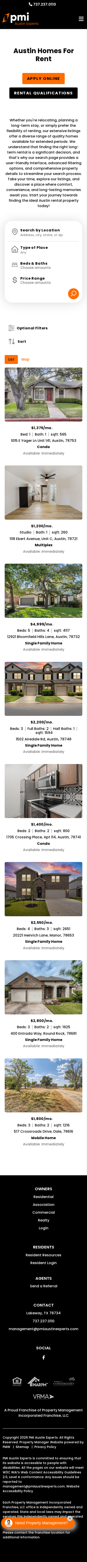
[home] (20, 19)
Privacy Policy (45, 1447)
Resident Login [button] (43, 1262)
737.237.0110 (44, 4)
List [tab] (11, 359)
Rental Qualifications (43, 93)
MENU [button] (81, 19)
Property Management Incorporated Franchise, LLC (51, 1413)
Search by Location (40, 230)
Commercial (43, 1212)
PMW (6, 1447)
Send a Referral (43, 1286)
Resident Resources (43, 1255)
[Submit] (73, 293)
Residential (43, 1196)
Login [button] (43, 1228)
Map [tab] (25, 359)
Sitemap (22, 1447)
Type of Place (34, 247)
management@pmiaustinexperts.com (43, 1328)
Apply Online (43, 78)
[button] (44, 1357)
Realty (43, 1220)
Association (43, 1204)
